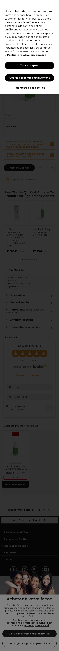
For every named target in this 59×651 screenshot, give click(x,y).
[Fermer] (55, 4)
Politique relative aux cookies (26, 55)
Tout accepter (29, 65)
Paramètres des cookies (29, 87)
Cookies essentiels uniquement (29, 77)
